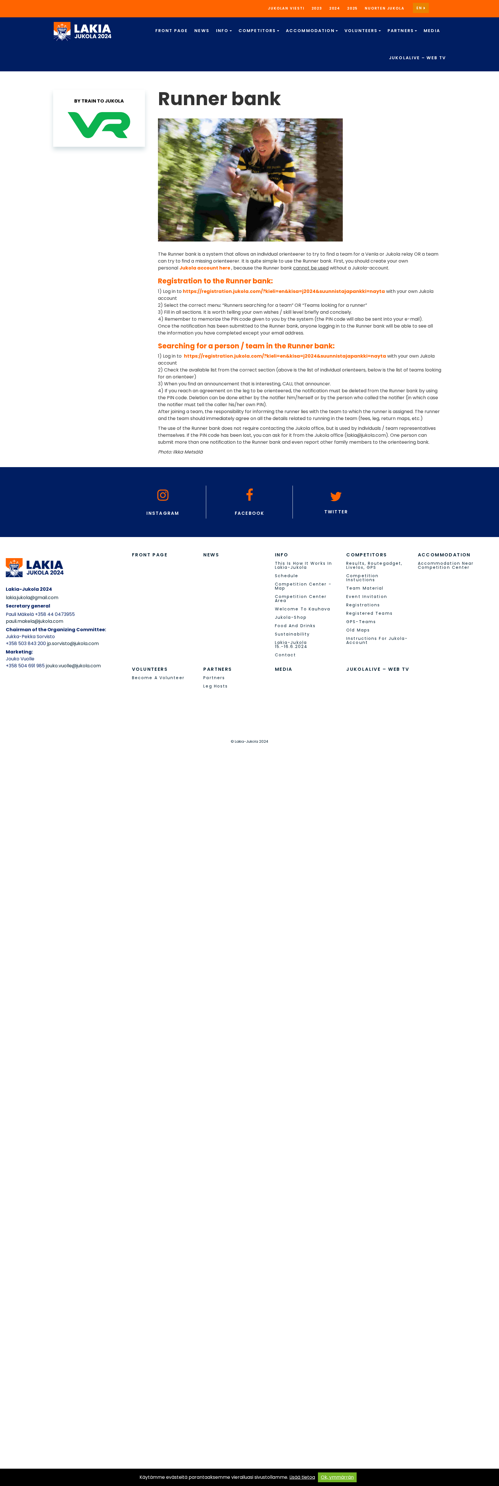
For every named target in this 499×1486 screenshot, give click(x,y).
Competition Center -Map (303, 586)
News (201, 31)
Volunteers (362, 31)
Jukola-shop (291, 617)
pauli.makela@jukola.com (34, 621)
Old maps (358, 630)
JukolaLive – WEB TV (417, 58)
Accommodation (311, 31)
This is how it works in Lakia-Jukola (303, 565)
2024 (334, 8)
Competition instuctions (362, 578)
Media (432, 31)
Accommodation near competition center (446, 565)
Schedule (287, 576)
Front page (171, 31)
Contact (285, 655)
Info (223, 31)
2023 (317, 8)
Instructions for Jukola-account (377, 640)
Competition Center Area (301, 599)
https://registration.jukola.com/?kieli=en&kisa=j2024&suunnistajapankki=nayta (284, 291)
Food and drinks (295, 626)
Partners (401, 31)
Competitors (258, 31)
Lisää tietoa (302, 1477)
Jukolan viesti (286, 8)
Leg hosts (215, 686)
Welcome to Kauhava (303, 609)
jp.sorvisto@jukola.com (73, 643)
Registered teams (369, 613)
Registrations (363, 605)
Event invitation (366, 597)
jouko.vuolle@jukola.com (73, 665)
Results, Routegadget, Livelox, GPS (374, 565)
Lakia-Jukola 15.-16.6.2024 (291, 644)
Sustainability (292, 634)
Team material (364, 588)
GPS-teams (361, 622)
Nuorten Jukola (384, 8)
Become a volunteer (158, 678)
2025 (352, 8)
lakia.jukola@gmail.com (32, 597)
